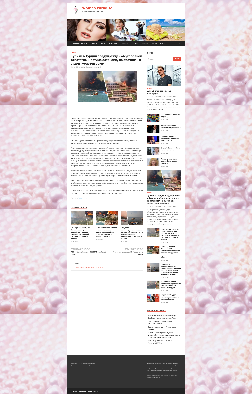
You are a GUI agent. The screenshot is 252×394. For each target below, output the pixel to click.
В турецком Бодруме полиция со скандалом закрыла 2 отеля (170, 297)
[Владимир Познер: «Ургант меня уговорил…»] (153, 132)
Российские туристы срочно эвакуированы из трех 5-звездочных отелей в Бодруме (171, 285)
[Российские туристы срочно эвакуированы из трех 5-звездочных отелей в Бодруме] (153, 288)
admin (83, 67)
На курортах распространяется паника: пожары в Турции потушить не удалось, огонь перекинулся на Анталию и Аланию (132, 233)
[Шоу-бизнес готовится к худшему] (153, 121)
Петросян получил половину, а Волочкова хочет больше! (170, 139)
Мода (103, 43)
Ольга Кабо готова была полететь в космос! (170, 149)
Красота (94, 43)
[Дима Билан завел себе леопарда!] (164, 86)
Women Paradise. (97, 8)
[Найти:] (164, 59)
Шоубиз (145, 43)
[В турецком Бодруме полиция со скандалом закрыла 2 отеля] (153, 302)
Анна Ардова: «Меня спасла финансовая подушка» (169, 161)
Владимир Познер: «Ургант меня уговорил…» (171, 127)
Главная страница (80, 43)
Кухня (162, 43)
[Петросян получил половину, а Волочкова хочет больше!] (153, 143)
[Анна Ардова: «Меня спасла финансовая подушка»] (153, 166)
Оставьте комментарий (93, 67)
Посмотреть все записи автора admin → (88, 267)
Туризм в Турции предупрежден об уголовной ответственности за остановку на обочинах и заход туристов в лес (164, 335)
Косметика (112, 43)
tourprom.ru (82, 198)
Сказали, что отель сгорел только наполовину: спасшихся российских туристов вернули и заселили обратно (106, 232)
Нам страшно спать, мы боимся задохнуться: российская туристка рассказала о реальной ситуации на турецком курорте (80, 233)
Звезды (135, 43)
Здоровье (125, 43)
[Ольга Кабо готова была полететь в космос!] (153, 155)
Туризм (154, 43)
